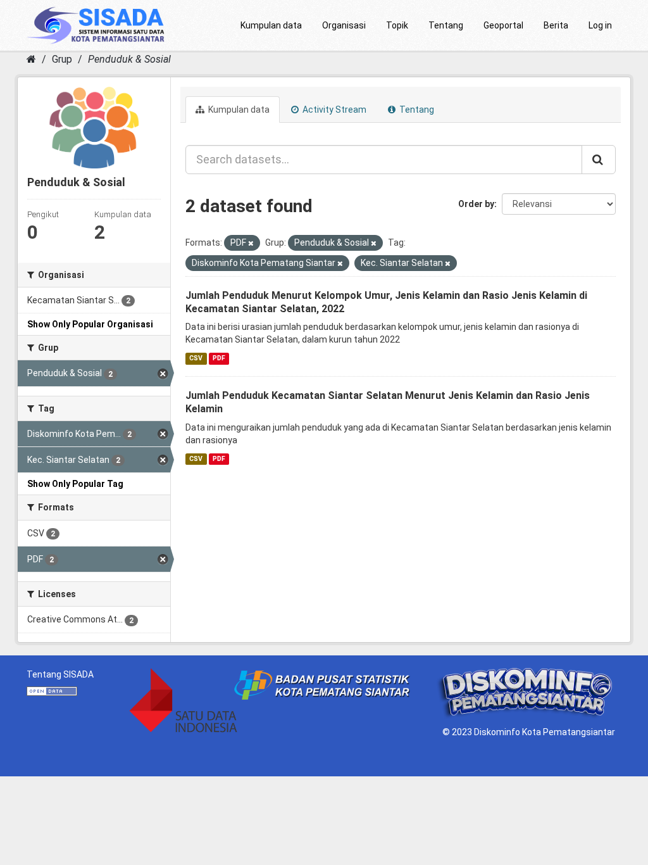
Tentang (445, 25)
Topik (397, 25)
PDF (219, 358)
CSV (195, 358)
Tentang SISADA (60, 674)
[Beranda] (31, 59)
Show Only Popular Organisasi (90, 324)
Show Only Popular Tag (75, 484)
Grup (62, 59)
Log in (600, 25)
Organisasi (344, 25)
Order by (476, 204)
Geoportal (503, 25)
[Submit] (599, 159)
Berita (556, 25)
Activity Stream (333, 109)
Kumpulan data (271, 25)
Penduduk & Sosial (129, 59)
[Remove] (251, 243)
